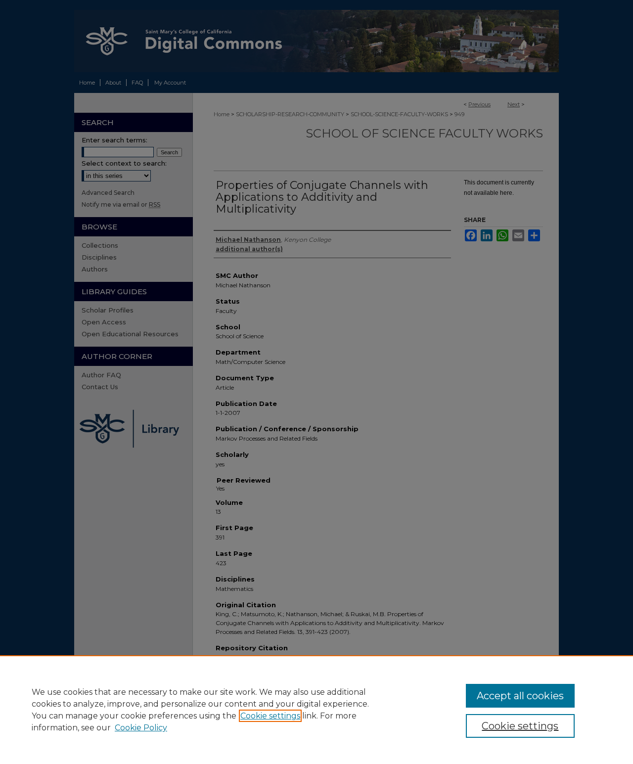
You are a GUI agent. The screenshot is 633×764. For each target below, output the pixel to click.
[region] (316, 709)
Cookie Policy (141, 727)
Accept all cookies (520, 696)
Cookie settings (270, 715)
